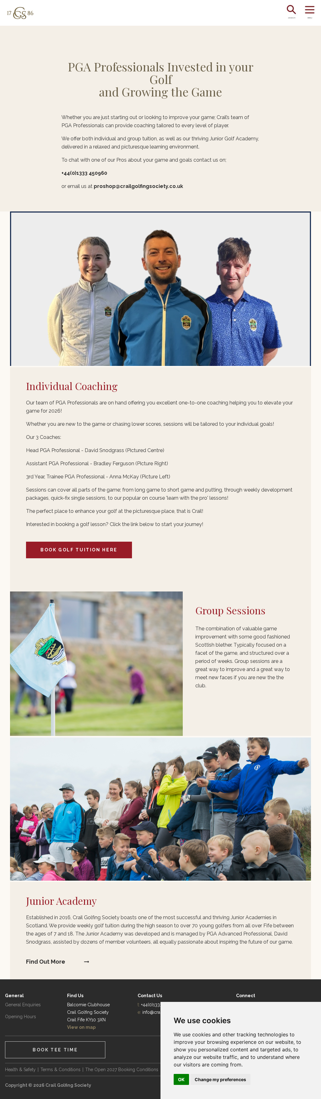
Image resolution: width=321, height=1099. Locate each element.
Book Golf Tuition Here (79, 549)
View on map (81, 1027)
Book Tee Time (55, 1049)
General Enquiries (23, 1004)
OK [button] (181, 1079)
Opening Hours (20, 1016)
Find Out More (45, 961)
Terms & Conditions (60, 1069)
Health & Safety (20, 1069)
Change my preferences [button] (220, 1079)
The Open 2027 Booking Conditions (121, 1069)
